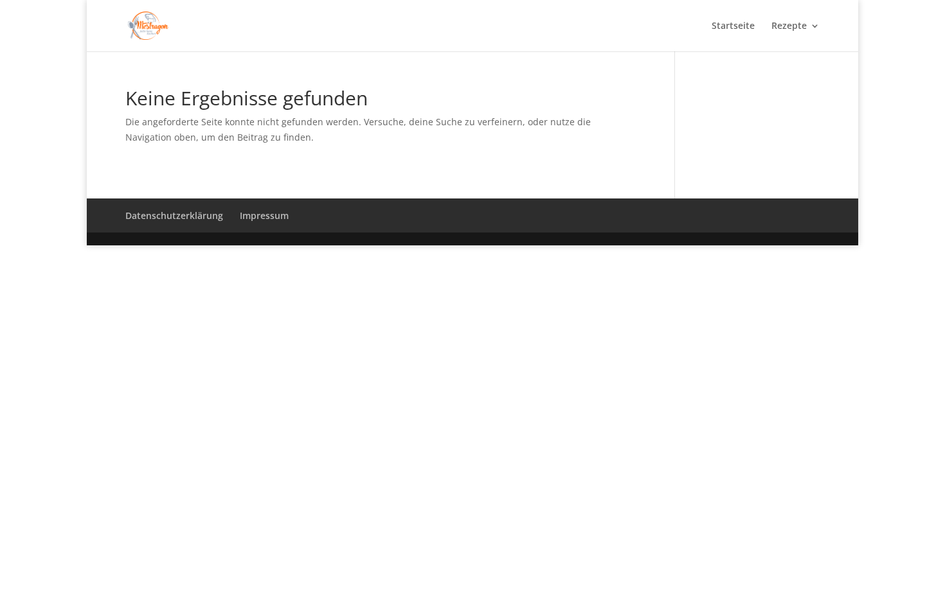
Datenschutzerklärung (174, 215)
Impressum (264, 215)
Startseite (733, 26)
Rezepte (789, 26)
